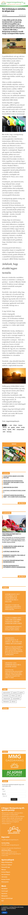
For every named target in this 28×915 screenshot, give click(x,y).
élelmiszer (5, 427)
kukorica (4, 429)
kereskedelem (6, 695)
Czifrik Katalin (4, 15)
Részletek (3, 909)
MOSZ (14, 429)
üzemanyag (9, 431)
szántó (4, 431)
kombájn (23, 427)
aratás (11, 425)
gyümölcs (21, 692)
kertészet (18, 427)
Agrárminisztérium (6, 692)
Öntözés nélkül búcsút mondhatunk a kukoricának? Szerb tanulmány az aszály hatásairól (13, 482)
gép (9, 427)
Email (3, 789)
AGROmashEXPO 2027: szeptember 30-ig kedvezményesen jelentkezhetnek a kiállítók (12, 598)
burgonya (20, 425)
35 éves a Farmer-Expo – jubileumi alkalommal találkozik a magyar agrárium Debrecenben (13, 621)
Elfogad (4, 912)
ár (7, 425)
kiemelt (19, 695)
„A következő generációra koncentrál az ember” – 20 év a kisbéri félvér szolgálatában (14, 496)
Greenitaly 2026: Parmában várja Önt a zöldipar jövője (13, 665)
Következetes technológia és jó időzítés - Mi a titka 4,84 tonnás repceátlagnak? (13, 641)
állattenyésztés (6, 701)
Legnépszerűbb (6, 513)
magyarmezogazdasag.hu (14, 2)
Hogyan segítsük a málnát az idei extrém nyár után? (13, 477)
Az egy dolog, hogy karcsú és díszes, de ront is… (14, 491)
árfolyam (15, 425)
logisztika (9, 429)
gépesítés (13, 427)
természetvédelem (16, 698)
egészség (15, 692)
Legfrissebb (6, 473)
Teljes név (4, 794)
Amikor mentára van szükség (10, 487)
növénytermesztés (20, 429)
